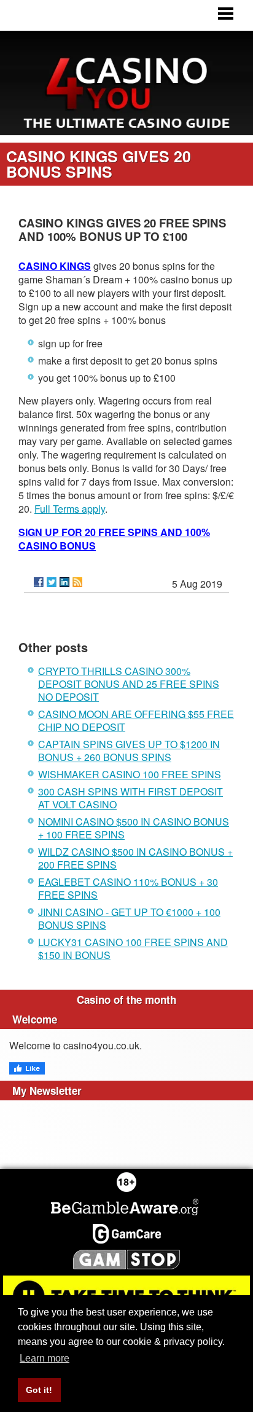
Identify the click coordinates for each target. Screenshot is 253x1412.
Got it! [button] (39, 1390)
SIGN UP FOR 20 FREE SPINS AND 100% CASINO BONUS (114, 539)
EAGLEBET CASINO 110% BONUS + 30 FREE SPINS (128, 888)
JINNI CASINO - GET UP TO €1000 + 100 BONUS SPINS (129, 918)
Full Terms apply (69, 509)
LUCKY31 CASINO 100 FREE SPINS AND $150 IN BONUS (133, 948)
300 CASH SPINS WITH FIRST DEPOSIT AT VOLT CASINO (130, 797)
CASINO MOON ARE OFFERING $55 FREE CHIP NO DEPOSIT (136, 720)
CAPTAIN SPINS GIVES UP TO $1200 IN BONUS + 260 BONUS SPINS (129, 750)
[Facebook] (39, 582)
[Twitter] (51, 582)
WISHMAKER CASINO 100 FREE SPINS (129, 774)
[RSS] (77, 582)
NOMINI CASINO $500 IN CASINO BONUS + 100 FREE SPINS (133, 828)
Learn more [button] (44, 1358)
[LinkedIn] (64, 582)
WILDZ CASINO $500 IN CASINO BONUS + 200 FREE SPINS (135, 858)
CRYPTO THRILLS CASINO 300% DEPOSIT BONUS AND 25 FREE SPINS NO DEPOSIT (128, 684)
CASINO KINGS (54, 266)
